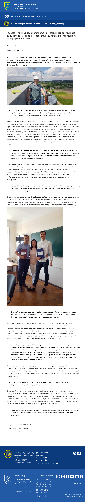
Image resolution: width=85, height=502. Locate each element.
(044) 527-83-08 (42, 492)
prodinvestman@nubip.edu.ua (47, 463)
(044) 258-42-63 (42, 490)
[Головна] (7, 480)
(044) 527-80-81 (42, 453)
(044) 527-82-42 (20, 488)
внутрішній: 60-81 (42, 455)
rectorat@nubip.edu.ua (22, 491)
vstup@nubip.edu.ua (43, 496)
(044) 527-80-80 (42, 457)
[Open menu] (78, 23)
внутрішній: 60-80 (42, 460)
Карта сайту (77, 483)
